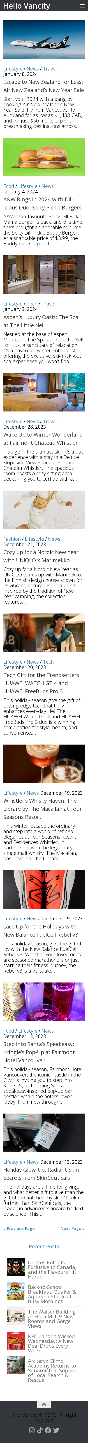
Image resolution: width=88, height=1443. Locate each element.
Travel (50, 69)
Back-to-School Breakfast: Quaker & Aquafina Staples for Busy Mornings (52, 1294)
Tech (32, 304)
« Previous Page (19, 1228)
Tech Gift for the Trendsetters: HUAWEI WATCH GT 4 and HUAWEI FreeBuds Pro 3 (42, 683)
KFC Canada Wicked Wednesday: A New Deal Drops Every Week (51, 1343)
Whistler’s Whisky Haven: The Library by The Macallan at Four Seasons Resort (42, 808)
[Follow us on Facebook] (48, 1430)
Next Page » (72, 1228)
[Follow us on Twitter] (56, 1430)
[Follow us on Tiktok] (40, 1430)
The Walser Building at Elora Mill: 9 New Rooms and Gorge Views (52, 1318)
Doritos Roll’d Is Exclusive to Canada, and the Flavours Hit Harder (52, 1269)
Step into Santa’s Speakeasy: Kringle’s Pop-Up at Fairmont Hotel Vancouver (39, 1052)
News (33, 69)
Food (8, 186)
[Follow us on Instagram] (32, 1430)
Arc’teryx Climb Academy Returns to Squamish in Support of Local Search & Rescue (53, 1370)
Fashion (12, 539)
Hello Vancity (26, 5)
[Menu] (82, 5)
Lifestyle (13, 69)
